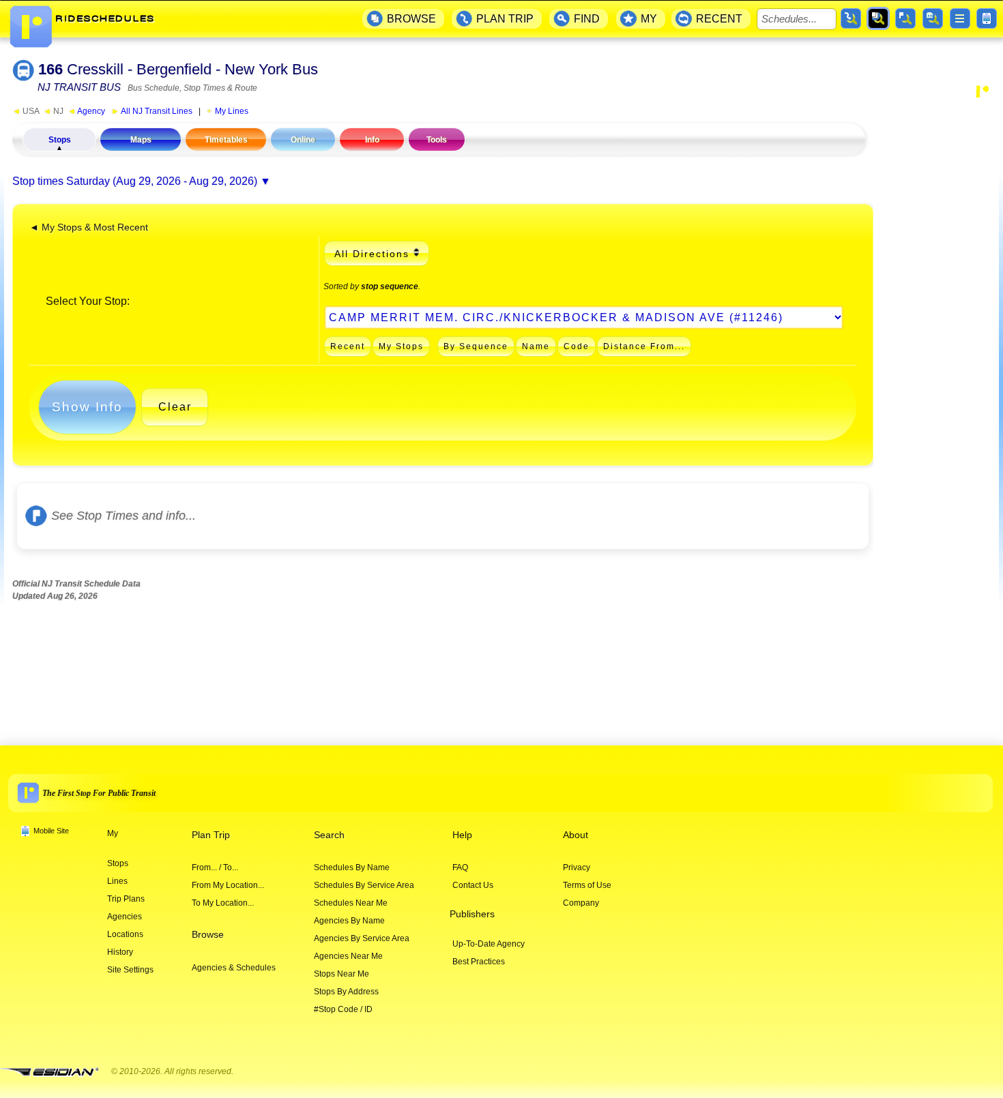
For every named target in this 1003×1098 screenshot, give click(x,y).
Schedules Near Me (351, 903)
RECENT (719, 19)
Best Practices (478, 961)
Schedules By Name (352, 867)
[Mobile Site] (986, 18)
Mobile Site (51, 831)
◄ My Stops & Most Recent (88, 227)
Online (303, 140)
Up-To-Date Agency (488, 944)
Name (536, 346)
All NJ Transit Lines (151, 111)
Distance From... (644, 346)
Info (372, 140)
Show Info (87, 407)
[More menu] (960, 18)
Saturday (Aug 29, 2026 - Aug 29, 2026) (161, 181)
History (120, 952)
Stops (59, 140)
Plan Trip (211, 835)
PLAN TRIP (505, 19)
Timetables (226, 140)
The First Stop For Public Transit (99, 793)
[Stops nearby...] (905, 18)
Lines (117, 881)
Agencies (124, 916)
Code (577, 346)
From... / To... (215, 867)
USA (25, 111)
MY (649, 19)
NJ (53, 111)
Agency (86, 111)
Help (462, 835)
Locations (125, 934)
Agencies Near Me (348, 956)
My (112, 833)
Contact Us (472, 885)
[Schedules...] (878, 18)
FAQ (460, 867)
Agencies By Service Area (361, 938)
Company (581, 903)
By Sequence (476, 346)
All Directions (371, 253)
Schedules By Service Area (364, 885)
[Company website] (54, 1072)
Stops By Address (346, 991)
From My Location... (228, 885)
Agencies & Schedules (234, 968)
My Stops (401, 346)
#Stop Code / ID (343, 1009)
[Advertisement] (936, 309)
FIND (587, 19)
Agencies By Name (349, 920)
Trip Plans (126, 899)
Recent (347, 346)
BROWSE (411, 19)
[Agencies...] (932, 18)
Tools (436, 140)
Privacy (576, 867)
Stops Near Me (341, 974)
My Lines (231, 111)
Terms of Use (587, 885)
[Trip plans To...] (851, 18)
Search (329, 835)
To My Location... (223, 903)
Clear (175, 407)
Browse (208, 935)
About (575, 835)
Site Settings (130, 970)
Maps (140, 140)
